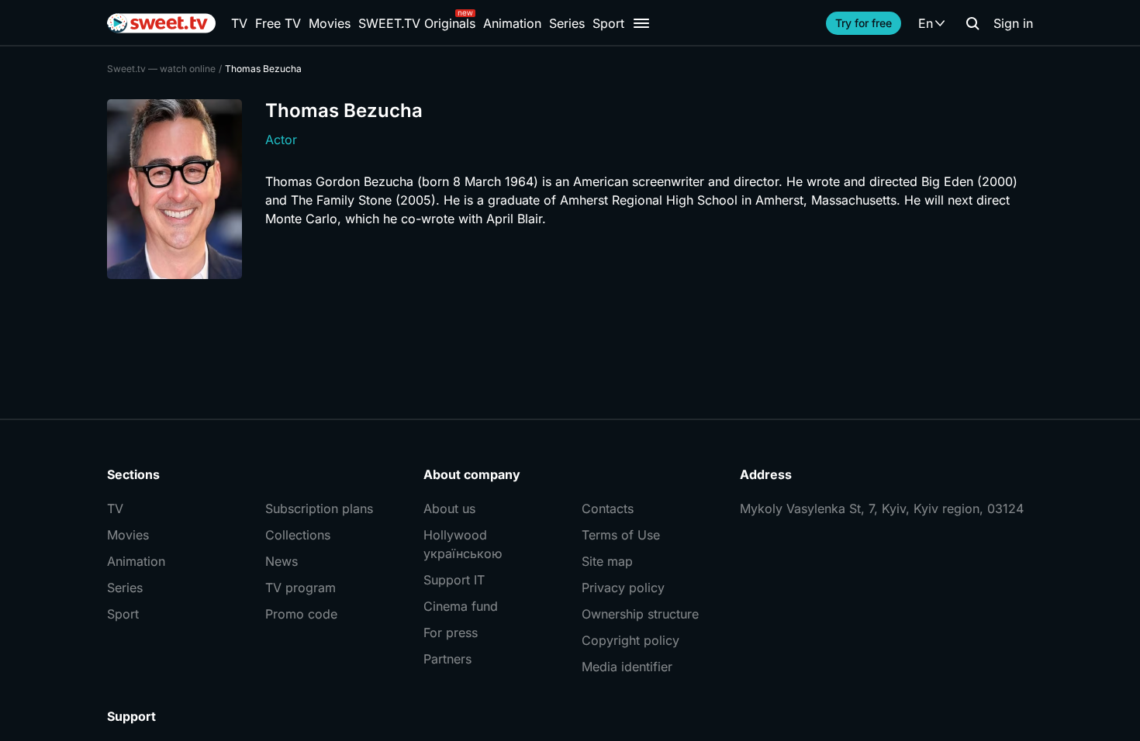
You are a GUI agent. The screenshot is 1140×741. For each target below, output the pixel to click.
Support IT (454, 580)
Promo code (301, 614)
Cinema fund (460, 606)
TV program (300, 587)
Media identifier (627, 666)
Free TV (278, 23)
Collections (297, 535)
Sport (608, 23)
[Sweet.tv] (161, 23)
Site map (607, 561)
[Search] (972, 23)
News (281, 561)
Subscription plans (319, 508)
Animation (512, 23)
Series (567, 23)
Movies (330, 23)
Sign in (1013, 23)
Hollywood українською (462, 544)
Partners (447, 659)
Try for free (863, 22)
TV (239, 23)
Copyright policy (630, 640)
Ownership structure (640, 614)
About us (449, 508)
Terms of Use (621, 535)
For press (450, 632)
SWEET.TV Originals (416, 23)
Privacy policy (623, 587)
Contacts (608, 508)
